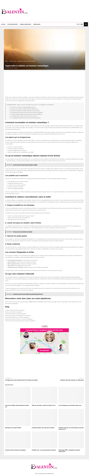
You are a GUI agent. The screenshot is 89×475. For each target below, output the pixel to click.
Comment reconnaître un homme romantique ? (15, 313)
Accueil (3, 24)
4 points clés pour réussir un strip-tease (72, 380)
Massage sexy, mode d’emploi (13, 427)
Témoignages (36, 24)
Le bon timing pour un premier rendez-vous (70, 405)
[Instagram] (80, 24)
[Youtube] (82, 24)
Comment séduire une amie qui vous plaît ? (43, 427)
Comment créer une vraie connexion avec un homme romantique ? (20, 320)
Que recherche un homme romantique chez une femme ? (18, 315)
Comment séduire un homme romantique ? (15, 310)
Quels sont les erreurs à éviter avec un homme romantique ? (19, 319)
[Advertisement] (62, 11)
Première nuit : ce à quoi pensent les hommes (44, 450)
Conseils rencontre (25, 24)
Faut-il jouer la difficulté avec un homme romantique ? (17, 317)
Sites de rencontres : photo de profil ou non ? (44, 405)
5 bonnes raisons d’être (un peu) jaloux (15, 450)
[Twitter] (79, 24)
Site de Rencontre (12, 24)
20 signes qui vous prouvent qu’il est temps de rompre (21, 380)
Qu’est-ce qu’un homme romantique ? (13, 312)
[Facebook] (77, 24)
